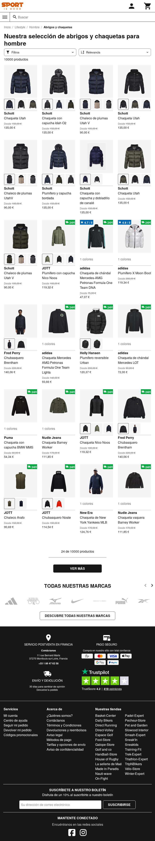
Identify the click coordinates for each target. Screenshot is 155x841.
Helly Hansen (90, 353)
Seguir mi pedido (16, 725)
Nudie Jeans (51, 437)
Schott (9, 113)
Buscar (23, 17)
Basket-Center (105, 715)
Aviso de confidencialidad (65, 749)
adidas (85, 268)
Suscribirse (119, 804)
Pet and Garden (136, 725)
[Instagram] (83, 833)
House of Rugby (106, 759)
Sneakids (131, 744)
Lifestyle (20, 27)
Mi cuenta (11, 715)
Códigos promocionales (21, 734)
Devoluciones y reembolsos (66, 730)
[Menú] (5, 17)
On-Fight (101, 778)
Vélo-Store (132, 768)
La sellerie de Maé (108, 764)
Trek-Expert (133, 754)
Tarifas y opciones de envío (66, 744)
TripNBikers (133, 764)
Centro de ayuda (15, 720)
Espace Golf (104, 734)
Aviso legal (55, 734)
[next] (152, 586)
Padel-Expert (134, 715)
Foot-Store (102, 739)
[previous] (145, 586)
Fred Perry (12, 353)
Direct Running (106, 725)
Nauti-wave (103, 773)
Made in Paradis (107, 768)
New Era (86, 512)
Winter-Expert (134, 773)
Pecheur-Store (135, 720)
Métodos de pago (59, 739)
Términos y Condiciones (64, 725)
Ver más (77, 568)
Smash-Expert (135, 734)
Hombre (34, 27)
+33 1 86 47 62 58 (49, 663)
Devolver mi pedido (17, 730)
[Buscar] (14, 17)
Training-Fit (133, 749)
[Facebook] (72, 833)
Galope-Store (104, 744)
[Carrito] (148, 6)
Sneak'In (131, 739)
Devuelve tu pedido (47, 689)
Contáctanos (48, 650)
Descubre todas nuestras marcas (77, 615)
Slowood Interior (136, 730)
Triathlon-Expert (136, 759)
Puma (8, 437)
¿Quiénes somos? (60, 715)
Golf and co (103, 749)
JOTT (46, 268)
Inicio (7, 27)
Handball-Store (106, 754)
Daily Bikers (104, 720)
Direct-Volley (104, 730)
